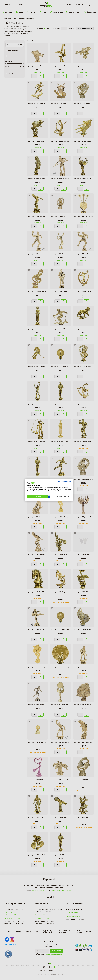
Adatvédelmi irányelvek (64, 481)
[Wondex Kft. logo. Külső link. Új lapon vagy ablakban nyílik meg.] (31, 483)
